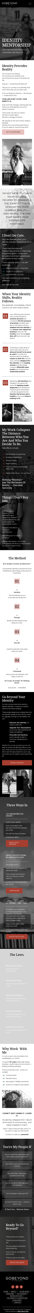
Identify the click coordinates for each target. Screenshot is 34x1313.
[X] (13, 1287)
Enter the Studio (16, 937)
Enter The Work (17, 1262)
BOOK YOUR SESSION (14, 843)
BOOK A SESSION (17, 763)
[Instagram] (17, 1287)
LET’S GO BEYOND (13, 132)
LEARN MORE (14, 890)
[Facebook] (21, 1287)
